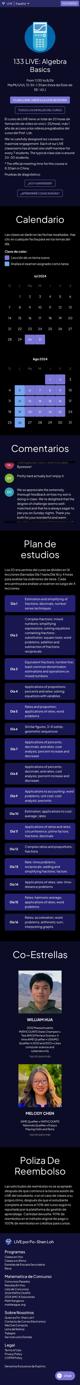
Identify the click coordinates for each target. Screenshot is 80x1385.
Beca (8, 1268)
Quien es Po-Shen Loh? (19, 1317)
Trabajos (10, 1333)
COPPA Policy (13, 1357)
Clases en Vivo (14, 1256)
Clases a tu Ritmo (15, 1260)
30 (30, 339)
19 (19, 411)
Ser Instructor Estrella (18, 1337)
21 (40, 411)
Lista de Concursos (17, 1289)
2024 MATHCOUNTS (17, 1293)
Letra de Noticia (14, 1329)
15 (50, 401)
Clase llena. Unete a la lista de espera (40, 100)
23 (60, 411)
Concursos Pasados (17, 1281)
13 (30, 401)
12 (19, 401)
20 (30, 411)
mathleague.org (15, 1304)
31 (40, 339)
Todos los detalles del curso (40, 110)
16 (60, 401)
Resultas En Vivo (15, 1285)
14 (40, 401)
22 (50, 411)
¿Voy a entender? (40, 183)
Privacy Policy (13, 1354)
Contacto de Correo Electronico (25, 1321)
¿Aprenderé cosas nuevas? (40, 193)
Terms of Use (13, 1350)
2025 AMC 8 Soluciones (20, 1296)
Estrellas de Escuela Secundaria (25, 1264)
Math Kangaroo (14, 1300)
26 (19, 422)
